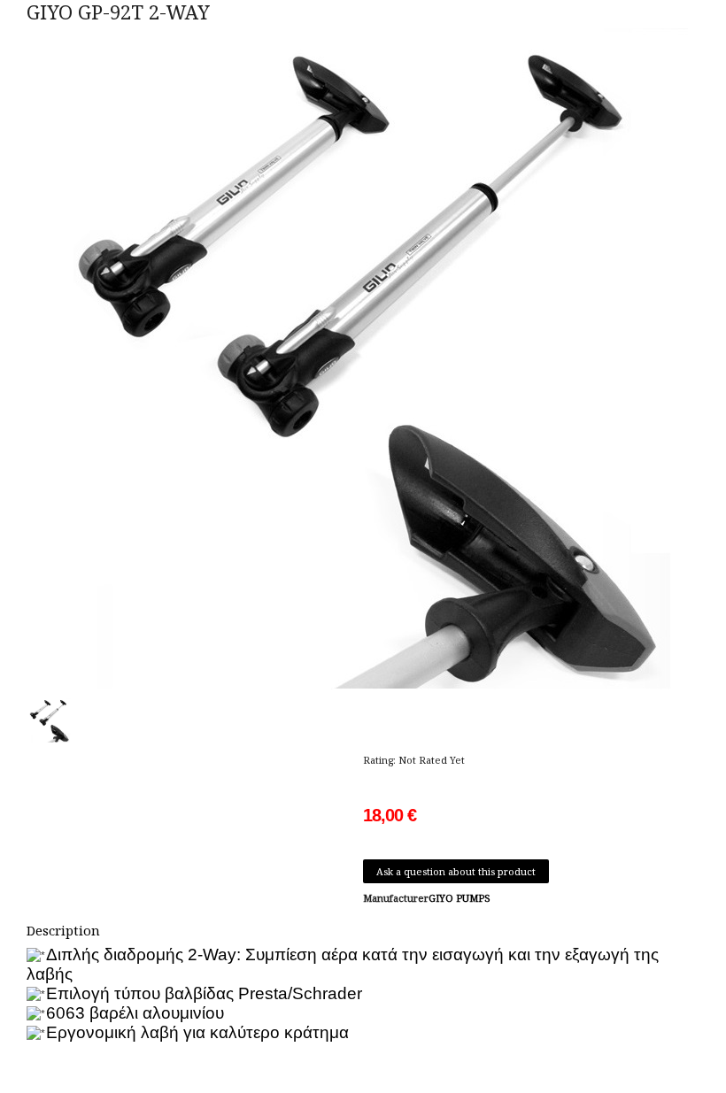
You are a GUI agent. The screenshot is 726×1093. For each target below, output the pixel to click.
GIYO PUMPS (459, 897)
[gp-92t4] (52, 719)
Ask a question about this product (456, 871)
